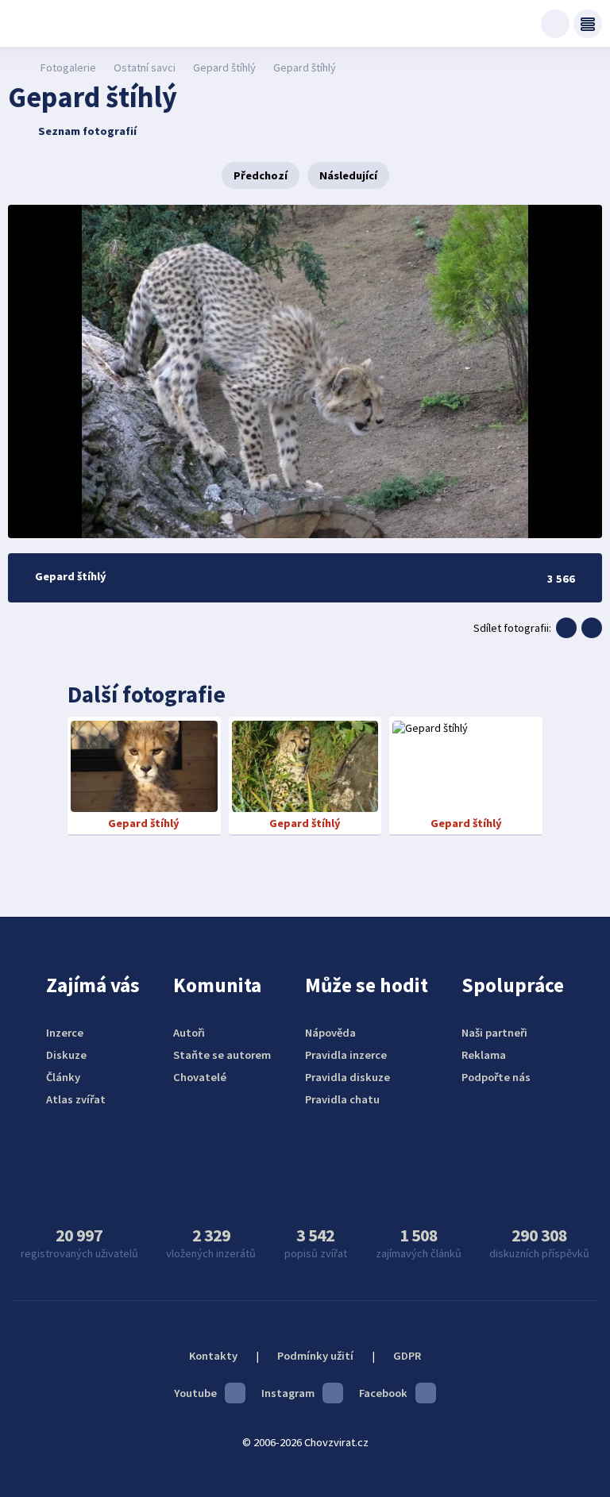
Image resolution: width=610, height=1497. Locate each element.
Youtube (195, 1393)
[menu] (587, 24)
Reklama (483, 1055)
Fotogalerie (68, 67)
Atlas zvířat (76, 1099)
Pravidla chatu (342, 1099)
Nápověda (330, 1033)
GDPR (407, 1356)
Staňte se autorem (222, 1055)
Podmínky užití (315, 1356)
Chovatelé (199, 1077)
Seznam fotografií (87, 131)
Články (63, 1077)
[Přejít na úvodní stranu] (16, 67)
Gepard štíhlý (224, 67)
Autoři (189, 1033)
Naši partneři (494, 1033)
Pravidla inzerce (346, 1055)
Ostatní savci (145, 67)
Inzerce (64, 1033)
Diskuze (66, 1055)
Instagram (288, 1393)
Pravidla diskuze (347, 1077)
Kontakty (213, 1356)
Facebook (383, 1393)
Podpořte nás (496, 1077)
